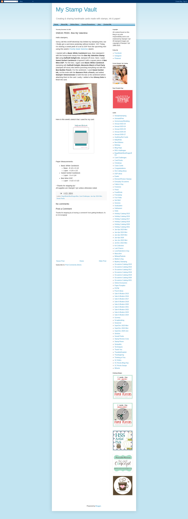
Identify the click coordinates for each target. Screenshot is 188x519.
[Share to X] (68, 193)
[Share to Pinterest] (72, 193)
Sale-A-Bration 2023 (122, 312)
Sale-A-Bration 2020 (122, 304)
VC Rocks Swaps (121, 365)
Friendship (118, 195)
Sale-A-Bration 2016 (122, 296)
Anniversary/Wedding (122, 121)
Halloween (118, 208)
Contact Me (107, 24)
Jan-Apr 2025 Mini (121, 235)
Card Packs (119, 160)
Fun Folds (118, 197)
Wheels (117, 368)
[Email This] (65, 193)
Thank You (118, 349)
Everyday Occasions (122, 181)
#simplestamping (120, 116)
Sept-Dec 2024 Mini (121, 328)
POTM (117, 288)
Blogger (98, 506)
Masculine (118, 253)
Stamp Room (119, 341)
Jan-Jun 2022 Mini (121, 240)
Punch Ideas (119, 291)
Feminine (118, 187)
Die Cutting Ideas (121, 171)
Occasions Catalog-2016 (123, 267)
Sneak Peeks (61, 198)
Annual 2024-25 (120, 129)
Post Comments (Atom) (73, 265)
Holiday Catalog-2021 (122, 227)
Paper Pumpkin (120, 285)
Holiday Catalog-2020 (122, 224)
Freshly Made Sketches (79, 49)
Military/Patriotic (120, 256)
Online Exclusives (121, 283)
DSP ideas (118, 174)
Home (56, 24)
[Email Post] (60, 193)
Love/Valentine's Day (122, 251)
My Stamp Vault (76, 9)
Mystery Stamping (121, 261)
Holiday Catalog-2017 (122, 219)
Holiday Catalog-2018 (122, 221)
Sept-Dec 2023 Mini (121, 325)
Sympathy (118, 344)
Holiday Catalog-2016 (122, 216)
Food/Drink (118, 192)
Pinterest (118, 58)
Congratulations (120, 168)
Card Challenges (84, 196)
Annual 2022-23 (120, 124)
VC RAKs (118, 360)
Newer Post (60, 261)
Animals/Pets (119, 118)
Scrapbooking (119, 320)
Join (99, 24)
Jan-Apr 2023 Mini (121, 229)
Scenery (117, 317)
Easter (117, 176)
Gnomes (117, 203)
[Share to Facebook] (70, 193)
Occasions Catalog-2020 (123, 277)
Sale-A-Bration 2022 (122, 309)
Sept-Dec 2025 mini (121, 331)
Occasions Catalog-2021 (123, 280)
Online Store (74, 24)
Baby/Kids (118, 140)
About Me (64, 24)
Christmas (118, 163)
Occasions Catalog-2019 (123, 275)
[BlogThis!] (66, 193)
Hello (116, 211)
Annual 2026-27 (120, 134)
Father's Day (119, 184)
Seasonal (118, 323)
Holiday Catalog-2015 (122, 213)
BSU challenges (120, 150)
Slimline (117, 333)
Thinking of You (120, 357)
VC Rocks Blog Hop (122, 363)
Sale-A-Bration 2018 (122, 301)
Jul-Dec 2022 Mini (121, 243)
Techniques (119, 347)
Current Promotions (88, 24)
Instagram (118, 56)
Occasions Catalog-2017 (123, 269)
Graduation (118, 205)
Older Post (102, 261)
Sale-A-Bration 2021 (122, 307)
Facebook (118, 53)
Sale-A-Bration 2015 (122, 293)
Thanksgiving (119, 355)
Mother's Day (119, 259)
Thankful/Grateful (121, 352)
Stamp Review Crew (122, 339)
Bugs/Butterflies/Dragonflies (70, 196)
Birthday (117, 145)
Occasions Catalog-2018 (123, 272)
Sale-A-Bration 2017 (122, 299)
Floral (117, 189)
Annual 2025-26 (120, 132)
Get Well (118, 200)
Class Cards (119, 165)
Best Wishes (119, 142)
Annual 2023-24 (120, 126)
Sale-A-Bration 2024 (122, 315)
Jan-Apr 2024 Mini (96, 196)
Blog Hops (118, 148)
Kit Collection (119, 245)
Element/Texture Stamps (123, 179)
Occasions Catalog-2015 (123, 264)
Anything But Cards (121, 137)
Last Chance (119, 248)
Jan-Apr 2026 (119, 237)
